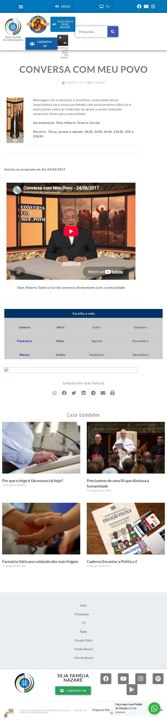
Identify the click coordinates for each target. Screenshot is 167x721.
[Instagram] (153, 6)
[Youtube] (146, 6)
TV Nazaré (98, 82)
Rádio (83, 631)
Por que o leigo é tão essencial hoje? (32, 480)
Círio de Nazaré (83, 658)
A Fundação (81, 614)
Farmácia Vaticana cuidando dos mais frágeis (40, 561)
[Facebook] (139, 6)
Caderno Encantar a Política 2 (112, 561)
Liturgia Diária (83, 640)
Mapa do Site (101, 710)
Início (83, 605)
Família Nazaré (83, 649)
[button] (21, 6)
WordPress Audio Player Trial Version (62, 53)
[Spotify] (158, 678)
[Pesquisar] (112, 31)
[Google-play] (132, 689)
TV (83, 623)
